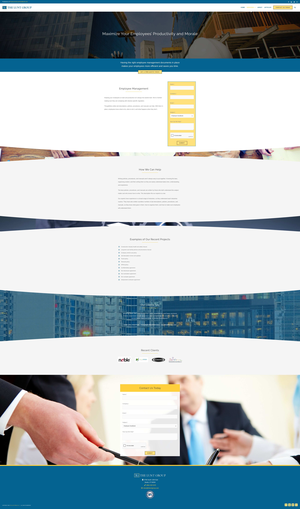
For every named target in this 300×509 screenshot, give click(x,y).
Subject (172, 112)
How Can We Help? (175, 121)
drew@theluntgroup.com (151, 497)
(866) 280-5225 (151, 494)
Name (172, 84)
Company (173, 93)
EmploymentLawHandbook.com (19, 1)
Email (172, 103)
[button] (295, 7)
